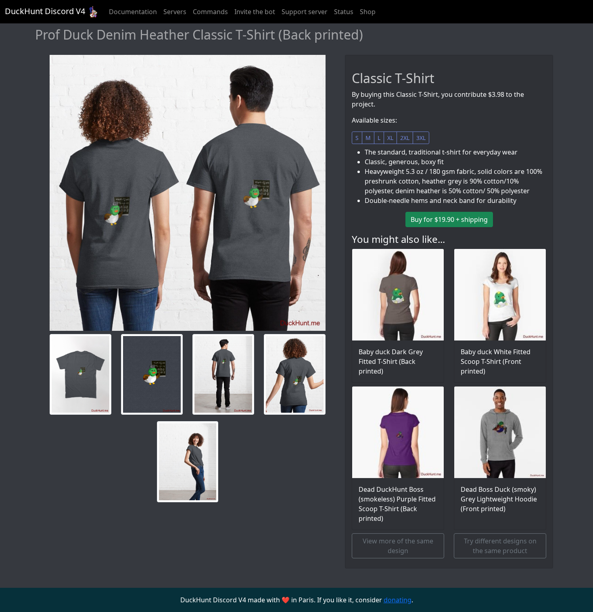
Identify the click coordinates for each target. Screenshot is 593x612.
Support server (305, 11)
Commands (210, 11)
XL (390, 138)
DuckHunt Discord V (45, 11)
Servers (174, 11)
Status (343, 11)
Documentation (133, 11)
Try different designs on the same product (500, 546)
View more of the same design (398, 546)
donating (397, 599)
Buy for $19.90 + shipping (449, 219)
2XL (404, 138)
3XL (421, 138)
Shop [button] (368, 11)
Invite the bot (254, 11)
